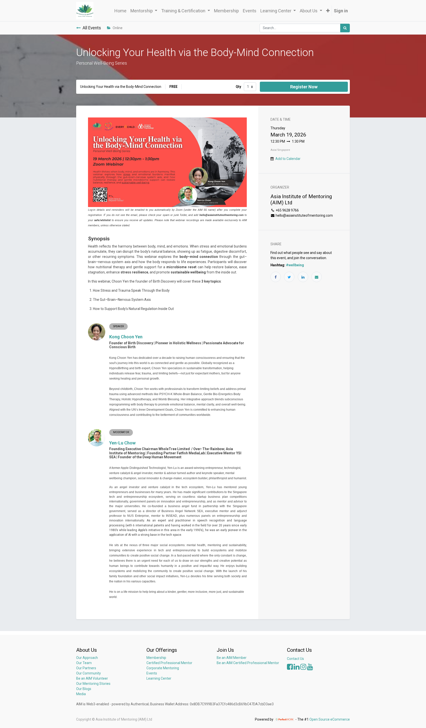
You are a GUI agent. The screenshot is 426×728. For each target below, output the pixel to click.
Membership (156, 658)
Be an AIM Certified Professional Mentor (248, 663)
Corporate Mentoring (163, 668)
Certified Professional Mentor (169, 663)
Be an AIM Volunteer (92, 678)
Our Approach (87, 658)
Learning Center (158, 678)
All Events (92, 27)
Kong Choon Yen (125, 336)
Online (118, 28)
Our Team (84, 663)
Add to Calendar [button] (288, 159)
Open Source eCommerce (329, 719)
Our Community (88, 673)
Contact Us (295, 659)
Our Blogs (83, 689)
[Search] (345, 28)
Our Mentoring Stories (93, 684)
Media (81, 694)
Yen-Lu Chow (122, 442)
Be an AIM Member (232, 658)
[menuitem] (120, 10)
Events (151, 673)
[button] (328, 10)
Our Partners (86, 668)
